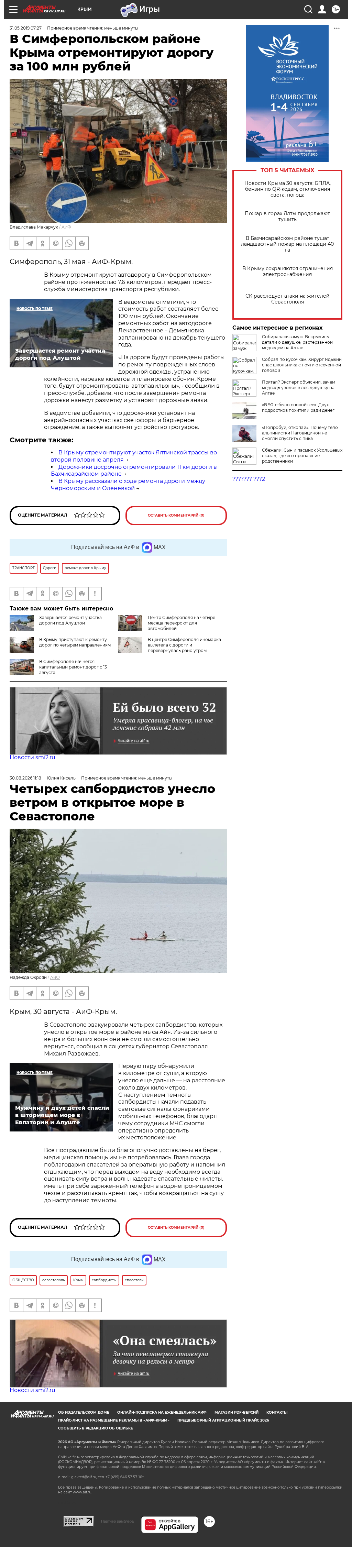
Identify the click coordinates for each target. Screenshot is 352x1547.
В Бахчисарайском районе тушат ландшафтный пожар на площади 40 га (287, 244)
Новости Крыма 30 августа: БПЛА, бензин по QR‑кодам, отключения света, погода (287, 189)
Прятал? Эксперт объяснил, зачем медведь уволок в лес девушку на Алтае (298, 387)
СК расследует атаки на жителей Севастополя (287, 299)
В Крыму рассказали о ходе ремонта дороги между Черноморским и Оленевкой (128, 484)
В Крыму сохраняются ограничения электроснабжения (287, 271)
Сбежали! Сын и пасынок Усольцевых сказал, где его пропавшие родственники (302, 455)
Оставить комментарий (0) (176, 515)
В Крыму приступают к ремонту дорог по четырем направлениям (75, 642)
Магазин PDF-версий (236, 1412)
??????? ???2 (248, 479)
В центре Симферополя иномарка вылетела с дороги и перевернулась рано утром (184, 645)
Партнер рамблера (117, 1521)
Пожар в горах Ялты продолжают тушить (287, 216)
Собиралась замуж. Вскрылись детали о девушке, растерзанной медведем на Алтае (297, 342)
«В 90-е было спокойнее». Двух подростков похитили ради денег (298, 407)
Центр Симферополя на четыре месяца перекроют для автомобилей (181, 623)
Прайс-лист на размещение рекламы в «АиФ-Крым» (113, 1420)
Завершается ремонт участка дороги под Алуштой (70, 620)
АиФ (66, 227)
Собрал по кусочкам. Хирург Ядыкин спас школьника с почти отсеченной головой (302, 365)
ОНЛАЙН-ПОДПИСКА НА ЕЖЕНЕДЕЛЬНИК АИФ (162, 1412)
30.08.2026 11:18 (25, 778)
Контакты (276, 1412)
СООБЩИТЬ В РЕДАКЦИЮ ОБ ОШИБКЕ (95, 1428)
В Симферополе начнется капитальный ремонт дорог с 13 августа (73, 667)
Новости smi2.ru (32, 757)
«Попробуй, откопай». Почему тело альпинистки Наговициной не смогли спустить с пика (300, 433)
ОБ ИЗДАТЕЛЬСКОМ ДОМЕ (83, 1412)
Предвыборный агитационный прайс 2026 (223, 1420)
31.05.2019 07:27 (26, 28)
